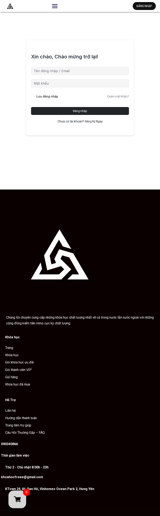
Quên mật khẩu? (118, 96)
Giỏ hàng (11, 377)
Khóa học (12, 355)
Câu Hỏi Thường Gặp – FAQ (25, 433)
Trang (9, 348)
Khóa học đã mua (17, 384)
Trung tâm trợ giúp (18, 425)
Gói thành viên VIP (18, 370)
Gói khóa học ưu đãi (19, 362)
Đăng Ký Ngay (94, 121)
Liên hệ (10, 411)
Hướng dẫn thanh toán (21, 418)
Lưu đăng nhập (47, 96)
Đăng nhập (144, 6)
